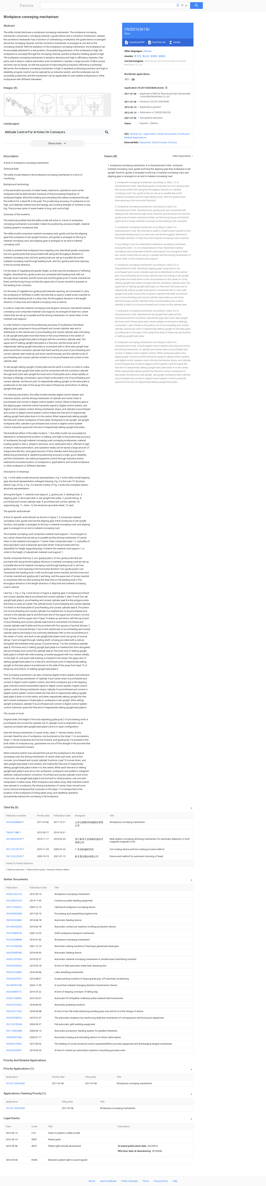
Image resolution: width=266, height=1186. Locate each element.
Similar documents (167, 134)
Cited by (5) (136, 134)
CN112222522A (14, 856)
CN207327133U (14, 1011)
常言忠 (137, 56)
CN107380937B (14, 933)
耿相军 (154, 56)
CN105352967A (14, 839)
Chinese (147, 51)
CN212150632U (14, 907)
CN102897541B (14, 900)
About (92, 1181)
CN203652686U (14, 920)
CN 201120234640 (15, 1083)
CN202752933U (14, 959)
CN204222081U (14, 1050)
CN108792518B (14, 985)
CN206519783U (14, 1043)
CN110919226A (14, 1024)
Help (175, 1181)
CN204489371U (14, 991)
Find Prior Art (159, 42)
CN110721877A (14, 849)
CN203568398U (14, 952)
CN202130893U (14, 998)
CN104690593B (14, 913)
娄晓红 (162, 56)
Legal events (149, 134)
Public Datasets (129, 1181)
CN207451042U (14, 1004)
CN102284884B (14, 939)
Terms (146, 1181)
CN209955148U (14, 1037)
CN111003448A (14, 1030)
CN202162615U (14, 894)
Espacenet (145, 142)
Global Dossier (159, 142)
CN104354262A (14, 926)
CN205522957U (14, 978)
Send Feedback (108, 1181)
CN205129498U (14, 972)
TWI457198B (13, 832)
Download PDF (137, 42)
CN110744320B (14, 946)
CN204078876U (14, 1017)
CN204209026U (14, 965)
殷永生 (145, 56)
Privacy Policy (161, 1181)
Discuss (172, 142)
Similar (176, 42)
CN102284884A (14, 822)
